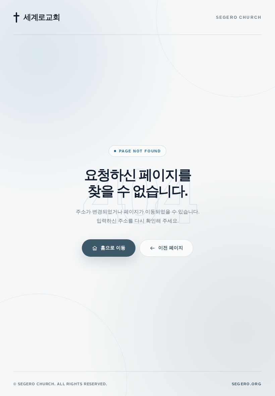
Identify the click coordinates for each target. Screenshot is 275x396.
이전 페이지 (170, 247)
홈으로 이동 (113, 247)
